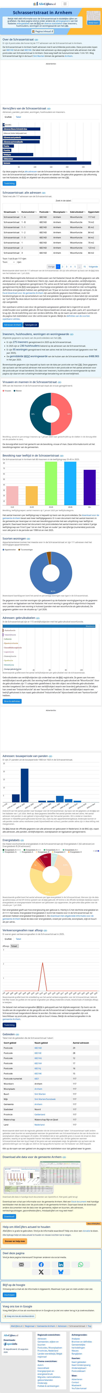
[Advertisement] (51, 84)
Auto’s (40, 1365)
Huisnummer (28, 212)
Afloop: (6, 946)
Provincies (42, 1350)
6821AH (38, 1063)
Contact (75, 1382)
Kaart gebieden (79, 1362)
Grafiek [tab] (8, 117)
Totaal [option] (14, 946)
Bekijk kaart (93, 22)
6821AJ (38, 1068)
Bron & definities (12, 701)
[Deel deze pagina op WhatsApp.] (80, 1264)
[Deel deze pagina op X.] (41, 1272)
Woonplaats (59, 212)
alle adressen (31, 171)
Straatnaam (10, 212)
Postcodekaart (78, 1371)
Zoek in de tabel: (63, 200)
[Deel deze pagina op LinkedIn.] (61, 1264)
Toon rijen (12, 262)
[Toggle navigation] (65, 3)
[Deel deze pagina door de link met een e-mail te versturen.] (21, 1264)
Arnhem (68, 56)
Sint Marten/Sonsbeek (45, 1099)
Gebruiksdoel (76, 212)
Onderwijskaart (79, 1368)
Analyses (76, 1338)
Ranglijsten (77, 1353)
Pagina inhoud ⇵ (44, 31)
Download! (9, 1216)
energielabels (23, 23)
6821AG (38, 1058)
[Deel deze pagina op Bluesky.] (61, 1272)
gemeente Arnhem (11, 1019)
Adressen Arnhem (12, 324)
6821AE (38, 1053)
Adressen (42, 1338)
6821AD (10, 50)
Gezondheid (43, 1368)
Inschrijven (9, 1295)
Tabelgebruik (31, 324)
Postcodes (42, 1347)
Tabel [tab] (18, 117)
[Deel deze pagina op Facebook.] (41, 1264)
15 (84, 266)
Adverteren (77, 1379)
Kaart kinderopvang (81, 1365)
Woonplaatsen (55, 1347)
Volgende (93, 266)
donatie (86, 1230)
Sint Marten (38, 56)
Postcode (43, 212)
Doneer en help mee (15, 1241)
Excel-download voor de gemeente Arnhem (23, 293)
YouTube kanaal (79, 1388)
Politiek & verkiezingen (48, 1386)
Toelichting (9, 183)
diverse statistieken (53, 23)
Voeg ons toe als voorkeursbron (20, 1316)
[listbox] (15, 946)
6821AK (28, 50)
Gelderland (40, 1114)
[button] (36, 40)
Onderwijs (42, 1383)
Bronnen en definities (82, 1341)
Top (89, 1326)
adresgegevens (63, 21)
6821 (37, 1078)
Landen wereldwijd (46, 1353)
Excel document (78, 1201)
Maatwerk (76, 1385)
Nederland (40, 1124)
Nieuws (75, 1350)
